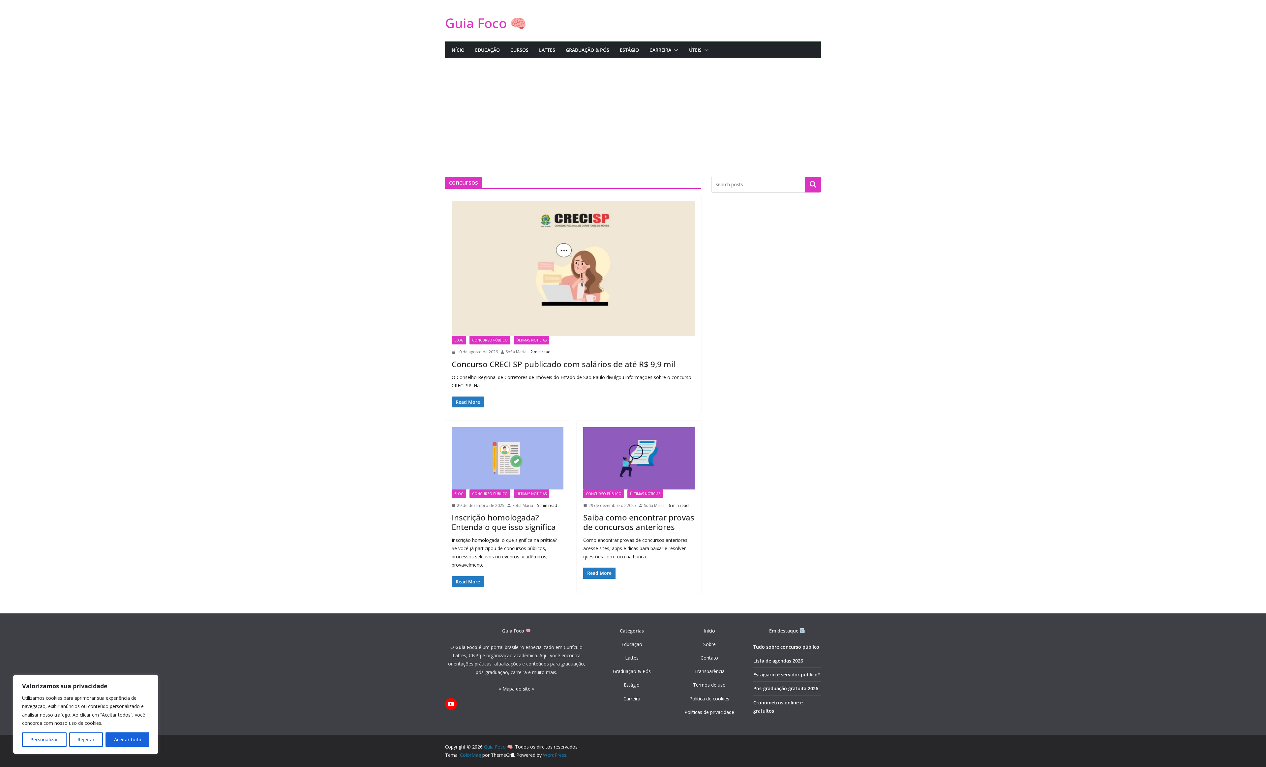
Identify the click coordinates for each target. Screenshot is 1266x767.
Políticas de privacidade (709, 712)
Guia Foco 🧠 (486, 23)
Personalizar (44, 739)
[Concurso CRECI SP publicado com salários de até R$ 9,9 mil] (573, 268)
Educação (631, 644)
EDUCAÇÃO (487, 50)
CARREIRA (660, 50)
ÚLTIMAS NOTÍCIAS (531, 340)
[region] (85, 714)
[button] (674, 50)
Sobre (709, 644)
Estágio (632, 685)
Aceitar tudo (127, 739)
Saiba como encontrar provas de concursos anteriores (638, 522)
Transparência (709, 671)
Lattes (632, 658)
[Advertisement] (633, 107)
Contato (709, 658)
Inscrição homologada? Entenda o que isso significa (504, 522)
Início (709, 631)
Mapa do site (516, 689)
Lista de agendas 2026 (778, 661)
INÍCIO (457, 50)
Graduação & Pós (632, 671)
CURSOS (519, 50)
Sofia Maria (516, 352)
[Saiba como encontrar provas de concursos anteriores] (639, 458)
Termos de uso (709, 685)
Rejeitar (86, 739)
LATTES (547, 50)
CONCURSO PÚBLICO (490, 340)
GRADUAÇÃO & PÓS (587, 50)
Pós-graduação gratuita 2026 (785, 688)
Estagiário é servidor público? (786, 674)
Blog (459, 340)
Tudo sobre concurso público (786, 647)
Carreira (631, 698)
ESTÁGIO (629, 50)
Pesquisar (813, 184)
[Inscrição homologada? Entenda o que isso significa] (507, 458)
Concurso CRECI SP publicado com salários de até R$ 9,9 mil (563, 364)
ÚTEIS (695, 50)
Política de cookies (709, 698)
